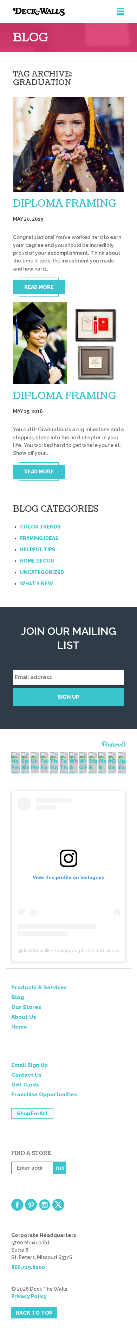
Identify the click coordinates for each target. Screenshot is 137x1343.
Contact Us (26, 1075)
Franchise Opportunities (44, 1094)
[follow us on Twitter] (58, 1205)
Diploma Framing (64, 204)
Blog (17, 997)
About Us (23, 1017)
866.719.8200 (28, 1267)
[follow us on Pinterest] (31, 1205)
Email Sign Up (29, 1065)
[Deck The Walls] (75, 12)
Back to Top (34, 1313)
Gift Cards (25, 1085)
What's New (36, 583)
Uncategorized (42, 572)
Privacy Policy (29, 1296)
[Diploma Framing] (68, 144)
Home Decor (37, 561)
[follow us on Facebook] (17, 1205)
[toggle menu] (120, 11)
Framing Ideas (39, 538)
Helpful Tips (37, 549)
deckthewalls (36, 950)
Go (60, 1168)
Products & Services (39, 987)
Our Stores (26, 1007)
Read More (39, 287)
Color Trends (40, 527)
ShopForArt (32, 1113)
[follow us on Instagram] (45, 1205)
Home (19, 1027)
